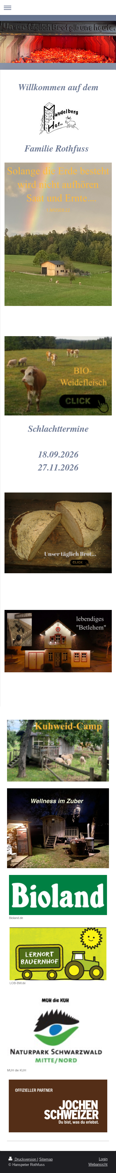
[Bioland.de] (58, 895)
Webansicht (98, 1164)
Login (103, 1159)
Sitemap (46, 1159)
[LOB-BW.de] (58, 953)
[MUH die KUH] (58, 1029)
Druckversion (25, 1159)
